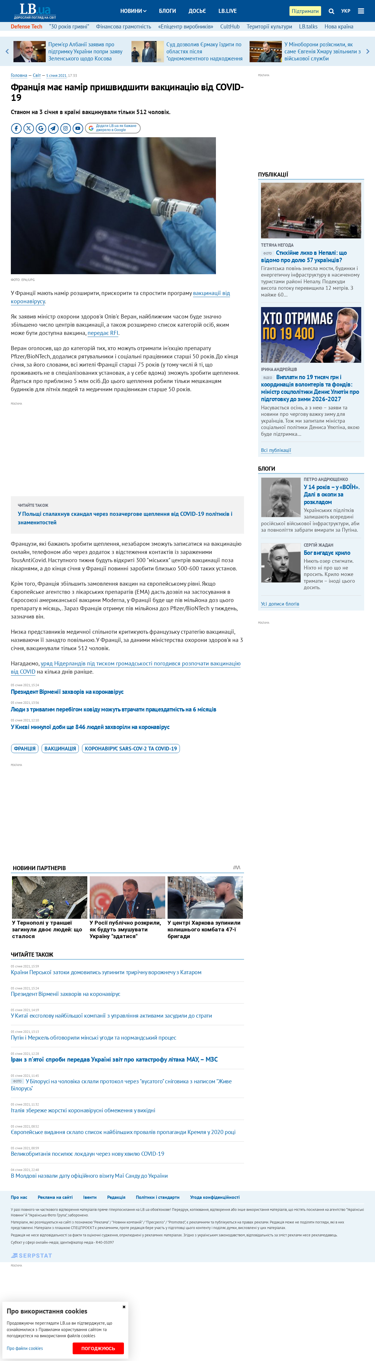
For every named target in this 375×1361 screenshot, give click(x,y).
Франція (24, 748)
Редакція (116, 1197)
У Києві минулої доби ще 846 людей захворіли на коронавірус (90, 727)
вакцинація (60, 748)
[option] (70, 51)
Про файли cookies (25, 1348)
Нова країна (339, 26)
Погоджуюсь (98, 1348)
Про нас (19, 1197)
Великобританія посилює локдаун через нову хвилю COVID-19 (87, 1153)
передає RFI (103, 333)
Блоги (167, 10)
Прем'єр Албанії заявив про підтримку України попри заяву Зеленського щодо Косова (85, 51)
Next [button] (367, 51)
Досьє (197, 10)
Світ (37, 75)
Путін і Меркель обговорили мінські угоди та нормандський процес (93, 1037)
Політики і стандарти (158, 1197)
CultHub (230, 26)
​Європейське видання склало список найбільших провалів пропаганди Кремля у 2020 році (123, 1132)
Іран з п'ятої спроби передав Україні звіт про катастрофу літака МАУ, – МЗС (114, 1059)
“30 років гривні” (69, 26)
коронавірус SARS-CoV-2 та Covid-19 (131, 748)
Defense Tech (26, 26)
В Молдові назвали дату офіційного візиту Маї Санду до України (89, 1175)
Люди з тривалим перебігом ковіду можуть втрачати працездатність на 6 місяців (114, 709)
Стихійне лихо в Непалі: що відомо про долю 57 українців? (304, 256)
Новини (131, 10)
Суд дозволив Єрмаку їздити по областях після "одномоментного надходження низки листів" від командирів (204, 55)
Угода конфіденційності (215, 1197)
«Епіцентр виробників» (185, 26)
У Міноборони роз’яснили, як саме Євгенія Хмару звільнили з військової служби (322, 51)
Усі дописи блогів (280, 604)
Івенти (90, 1197)
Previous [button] (7, 51)
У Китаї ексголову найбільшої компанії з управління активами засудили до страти (111, 1015)
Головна (19, 75)
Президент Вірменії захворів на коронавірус (67, 692)
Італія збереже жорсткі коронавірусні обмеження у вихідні (83, 1110)
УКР (345, 11)
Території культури (269, 26)
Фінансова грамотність (123, 26)
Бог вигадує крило (327, 553)
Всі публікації (276, 450)
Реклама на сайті (55, 1197)
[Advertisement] (127, 448)
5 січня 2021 (56, 75)
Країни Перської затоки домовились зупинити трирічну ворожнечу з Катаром (106, 972)
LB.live (228, 10)
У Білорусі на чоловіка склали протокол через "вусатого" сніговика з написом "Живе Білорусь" (121, 1084)
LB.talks (308, 26)
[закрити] (123, 1307)
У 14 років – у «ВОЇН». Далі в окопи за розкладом (331, 494)
